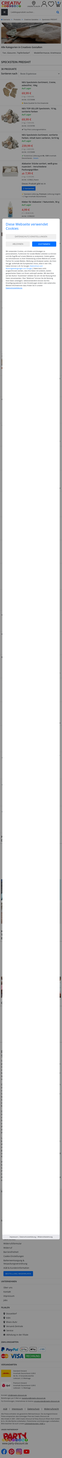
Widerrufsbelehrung (45, 1237)
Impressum (14, 1237)
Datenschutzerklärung (28, 1237)
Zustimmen (44, 244)
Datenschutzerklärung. (14, 288)
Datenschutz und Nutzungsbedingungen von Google (24, 267)
